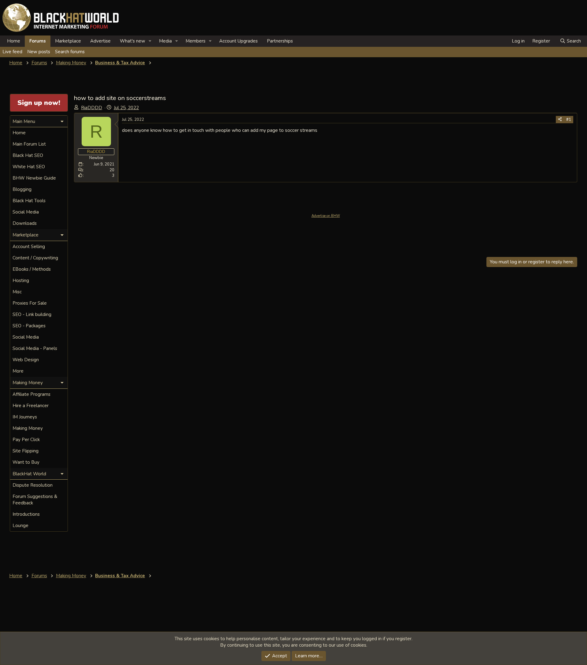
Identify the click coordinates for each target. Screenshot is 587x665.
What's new (132, 41)
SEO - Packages (29, 326)
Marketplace (68, 41)
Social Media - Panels (35, 348)
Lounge (20, 525)
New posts (38, 52)
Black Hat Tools (29, 201)
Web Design (26, 360)
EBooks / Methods (32, 269)
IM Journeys (25, 417)
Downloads (25, 223)
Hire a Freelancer (31, 406)
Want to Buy (26, 462)
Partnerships (280, 41)
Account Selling (29, 246)
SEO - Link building (32, 314)
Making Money (28, 428)
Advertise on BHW (326, 216)
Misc (17, 292)
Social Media (26, 212)
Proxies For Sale (30, 303)
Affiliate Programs (31, 394)
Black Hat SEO (28, 155)
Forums (37, 41)
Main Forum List (29, 144)
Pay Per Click (26, 440)
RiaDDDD (91, 108)
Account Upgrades (238, 41)
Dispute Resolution (33, 485)
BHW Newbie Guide (34, 178)
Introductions (26, 514)
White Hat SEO (29, 167)
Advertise (100, 41)
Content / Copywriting (35, 258)
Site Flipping (26, 451)
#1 (568, 119)
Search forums (70, 52)
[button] (150, 41)
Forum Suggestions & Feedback (35, 499)
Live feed (12, 52)
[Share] (560, 119)
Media (165, 41)
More (18, 371)
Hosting (21, 280)
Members (195, 41)
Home (13, 41)
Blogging (22, 189)
